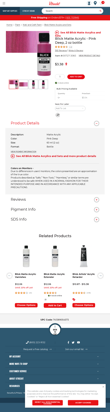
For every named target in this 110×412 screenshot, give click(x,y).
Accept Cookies (83, 403)
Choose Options (26, 305)
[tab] (55, 123)
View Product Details (89, 55)
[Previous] (9, 275)
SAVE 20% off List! (24, 287)
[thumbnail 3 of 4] (33, 84)
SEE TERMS (72, 17)
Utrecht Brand (29, 10)
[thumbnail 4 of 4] (43, 84)
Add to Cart (55, 305)
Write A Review (76, 50)
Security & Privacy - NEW (17, 393)
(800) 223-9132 (37, 342)
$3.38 (59, 64)
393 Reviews (61, 50)
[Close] (103, 387)
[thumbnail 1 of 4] (13, 84)
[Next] (100, 275)
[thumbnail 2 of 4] (23, 84)
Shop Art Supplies (10, 10)
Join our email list (74, 349)
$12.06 (18, 284)
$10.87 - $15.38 (81, 284)
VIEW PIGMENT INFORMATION (23, 152)
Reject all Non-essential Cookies (47, 403)
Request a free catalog (35, 349)
